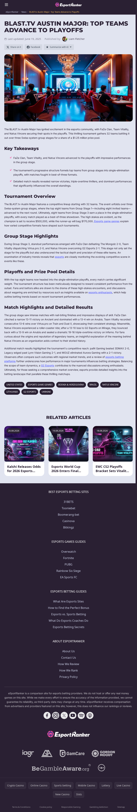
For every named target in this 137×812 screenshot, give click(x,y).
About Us (68, 651)
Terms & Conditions (21, 807)
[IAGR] (28, 753)
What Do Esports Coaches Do (68, 621)
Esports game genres (106, 221)
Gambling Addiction (99, 807)
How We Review (68, 664)
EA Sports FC (68, 577)
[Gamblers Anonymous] (47, 753)
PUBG (68, 564)
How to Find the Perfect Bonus (68, 608)
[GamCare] (72, 753)
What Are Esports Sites (68, 601)
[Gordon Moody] (103, 753)
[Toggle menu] (6, 4)
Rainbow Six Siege (68, 571)
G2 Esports (47, 365)
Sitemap (121, 807)
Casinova (68, 521)
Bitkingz (68, 527)
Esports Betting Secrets (68, 627)
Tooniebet (68, 508)
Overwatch (68, 552)
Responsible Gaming (70, 807)
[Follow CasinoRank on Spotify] (81, 715)
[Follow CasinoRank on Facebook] (47, 715)
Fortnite (68, 558)
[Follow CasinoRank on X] (64, 715)
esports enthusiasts (100, 292)
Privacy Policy (68, 677)
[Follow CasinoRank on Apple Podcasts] (89, 715)
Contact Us (68, 658)
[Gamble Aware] (61, 767)
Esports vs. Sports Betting (68, 614)
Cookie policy (46, 807)
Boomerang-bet (68, 515)
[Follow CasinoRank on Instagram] (55, 715)
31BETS (68, 502)
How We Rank (68, 670)
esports (59, 256)
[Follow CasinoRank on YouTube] (72, 715)
